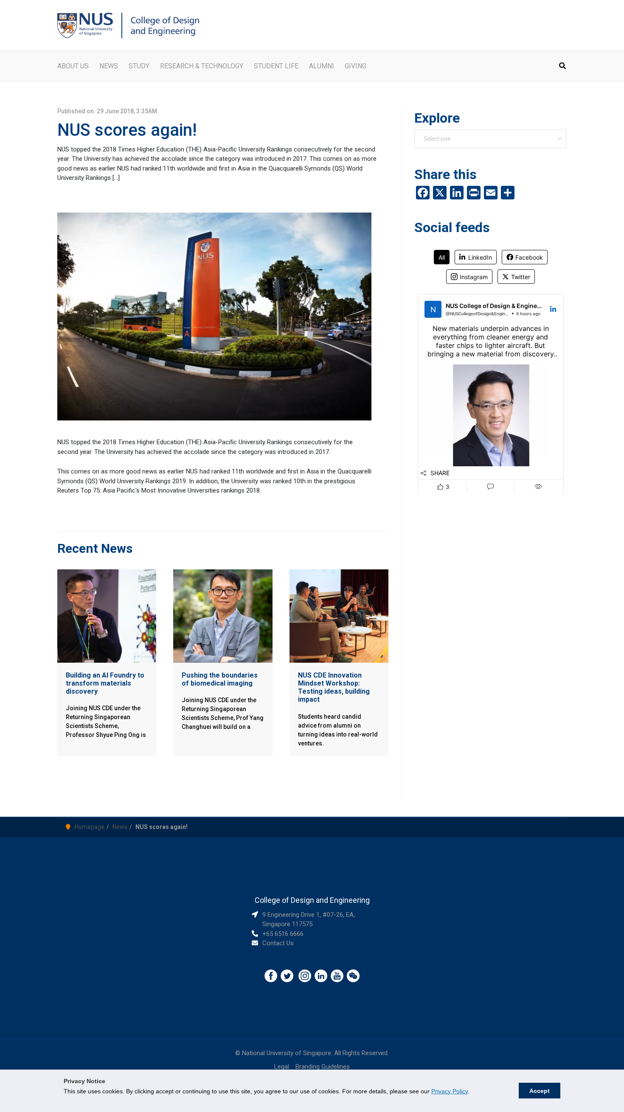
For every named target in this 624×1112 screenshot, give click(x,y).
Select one (437, 138)
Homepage (89, 826)
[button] (563, 66)
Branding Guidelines (322, 1066)
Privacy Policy (449, 1091)
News (119, 826)
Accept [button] (539, 1090)
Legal (281, 1066)
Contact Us (278, 943)
